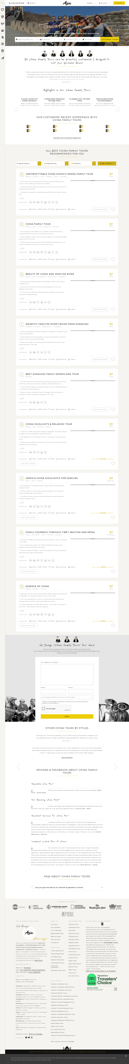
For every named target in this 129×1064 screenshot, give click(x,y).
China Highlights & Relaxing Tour (49, 424)
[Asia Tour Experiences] (2, 37)
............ (53, 1038)
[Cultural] (38, 202)
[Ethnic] (34, 202)
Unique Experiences (57, 953)
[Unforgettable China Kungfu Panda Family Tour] (27, 127)
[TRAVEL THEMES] (2, 30)
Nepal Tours (72, 970)
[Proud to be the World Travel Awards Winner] (67, 914)
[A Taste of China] (80, 127)
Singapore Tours (74, 945)
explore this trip (100, 209)
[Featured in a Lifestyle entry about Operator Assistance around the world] (97, 907)
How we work (55, 939)
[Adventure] (49, 202)
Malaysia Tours (73, 942)
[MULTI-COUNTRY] (2, 23)
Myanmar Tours (74, 933)
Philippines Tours (74, 948)
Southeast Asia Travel (58, 970)
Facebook (27, 967)
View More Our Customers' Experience (67, 138)
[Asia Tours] (67, 3)
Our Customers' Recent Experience (32, 970)
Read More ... (67, 82)
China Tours (73, 951)
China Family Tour (38, 224)
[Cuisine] (45, 202)
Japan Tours (73, 960)
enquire (119, 3)
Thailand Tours (73, 936)
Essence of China (37, 586)
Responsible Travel (57, 933)
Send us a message (35, 1034)
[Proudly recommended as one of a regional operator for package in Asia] (78, 907)
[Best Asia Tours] (2, 9)
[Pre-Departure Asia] (2, 50)
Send (67, 716)
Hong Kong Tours (74, 954)
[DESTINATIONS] (2, 16)
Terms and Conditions (54, 966)
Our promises (55, 927)
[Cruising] (30, 352)
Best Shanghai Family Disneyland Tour (52, 374)
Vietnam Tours (73, 924)
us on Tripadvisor (34, 972)
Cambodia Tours (74, 927)
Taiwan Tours (73, 957)
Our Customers (56, 930)
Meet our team (56, 936)
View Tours (106, 163)
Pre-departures (56, 956)
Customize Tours (109, 39)
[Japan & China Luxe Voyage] (106, 127)
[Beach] (45, 352)
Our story (54, 924)
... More (21, 198)
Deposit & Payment (57, 960)
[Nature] (41, 202)
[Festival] (49, 506)
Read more (38, 960)
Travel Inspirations (57, 950)
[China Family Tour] (54, 127)
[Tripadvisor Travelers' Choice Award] (115, 907)
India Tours (72, 973)
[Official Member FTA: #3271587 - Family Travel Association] (35, 907)
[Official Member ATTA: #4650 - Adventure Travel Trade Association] (57, 907)
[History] (56, 202)
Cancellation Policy (57, 963)
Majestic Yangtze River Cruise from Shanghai (57, 324)
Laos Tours (72, 930)
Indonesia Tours (74, 939)
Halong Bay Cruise (111, 942)
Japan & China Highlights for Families (52, 478)
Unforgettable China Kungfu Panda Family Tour (59, 174)
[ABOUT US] (2, 58)
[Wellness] (53, 202)
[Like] (113, 209)
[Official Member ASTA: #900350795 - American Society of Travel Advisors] (18, 907)
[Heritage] (41, 252)
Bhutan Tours (73, 966)
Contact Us (54, 942)
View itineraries (67, 757)
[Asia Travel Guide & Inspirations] (2, 44)
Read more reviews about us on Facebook (101, 971)
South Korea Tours (75, 963)
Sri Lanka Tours (74, 976)
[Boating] (30, 202)
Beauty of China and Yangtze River (50, 274)
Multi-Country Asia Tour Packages (62, 1041)
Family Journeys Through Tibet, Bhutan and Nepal (60, 532)
